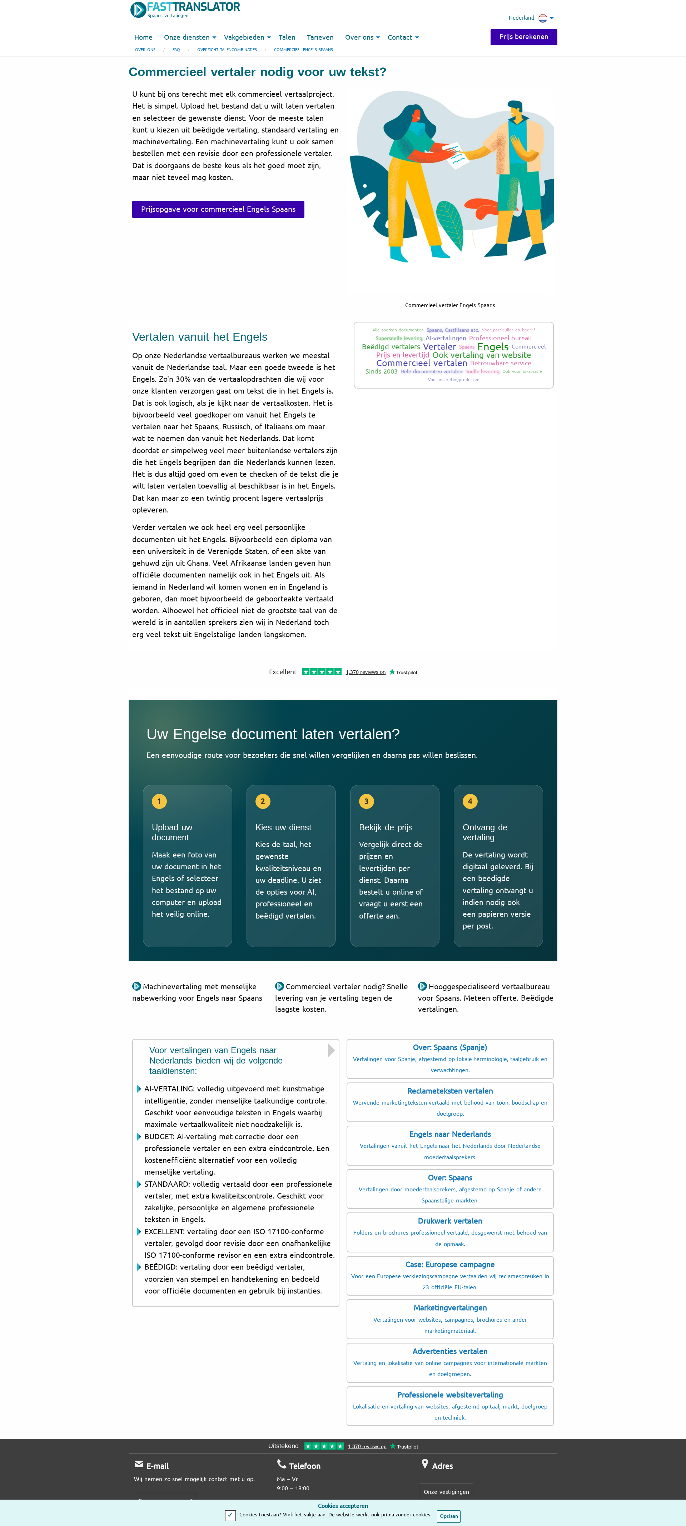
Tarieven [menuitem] (320, 37)
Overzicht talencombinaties (227, 50)
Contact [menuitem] (400, 37)
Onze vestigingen (446, 1492)
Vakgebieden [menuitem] (244, 37)
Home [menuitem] (143, 37)
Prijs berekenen (523, 36)
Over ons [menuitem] (359, 37)
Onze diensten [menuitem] (187, 37)
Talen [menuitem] (287, 37)
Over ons (145, 50)
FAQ (176, 50)
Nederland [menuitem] (522, 18)
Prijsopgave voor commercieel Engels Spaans (218, 209)
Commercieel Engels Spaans (303, 50)
